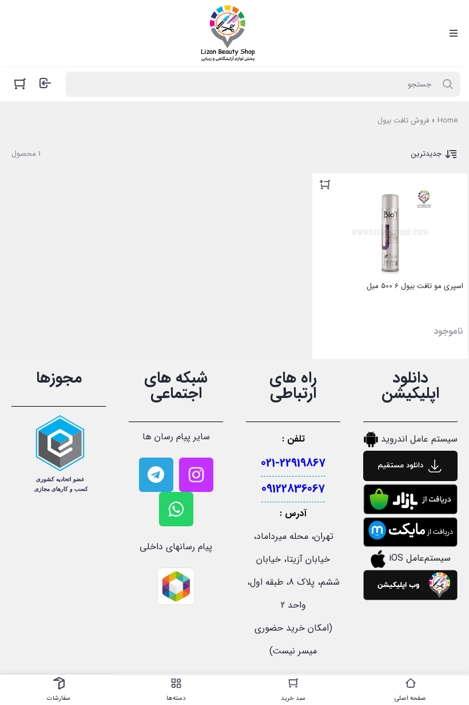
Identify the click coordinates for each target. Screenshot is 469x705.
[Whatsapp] (176, 509)
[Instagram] (196, 475)
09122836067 (293, 489)
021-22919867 (293, 463)
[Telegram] (156, 475)
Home (448, 121)
